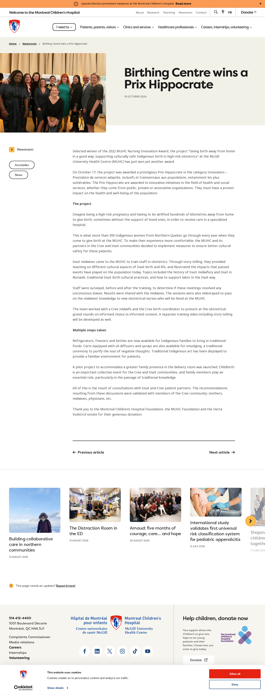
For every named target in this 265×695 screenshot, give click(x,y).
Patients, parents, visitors (98, 27)
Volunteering (19, 658)
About (140, 12)
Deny (235, 684)
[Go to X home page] (109, 651)
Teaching (169, 12)
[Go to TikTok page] (135, 651)
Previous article (91, 452)
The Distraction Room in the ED (93, 531)
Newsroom (185, 12)
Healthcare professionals (176, 27)
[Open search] (216, 12)
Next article (219, 452)
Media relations (21, 642)
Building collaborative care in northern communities (31, 544)
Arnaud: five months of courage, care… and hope (155, 531)
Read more (183, 4)
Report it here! (65, 586)
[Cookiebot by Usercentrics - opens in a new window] (23, 688)
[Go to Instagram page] (122, 651)
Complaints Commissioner (29, 637)
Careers (15, 647)
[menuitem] (140, 12)
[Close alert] (260, 4)
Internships (17, 652)
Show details (55, 687)
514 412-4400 (20, 618)
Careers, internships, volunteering (225, 27)
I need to (63, 27)
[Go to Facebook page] (84, 651)
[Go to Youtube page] (147, 651)
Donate (247, 12)
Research (153, 12)
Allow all (234, 673)
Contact (201, 12)
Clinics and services (137, 27)
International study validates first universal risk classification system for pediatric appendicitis (215, 531)
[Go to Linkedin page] (97, 651)
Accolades (22, 165)
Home (13, 44)
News (18, 175)
